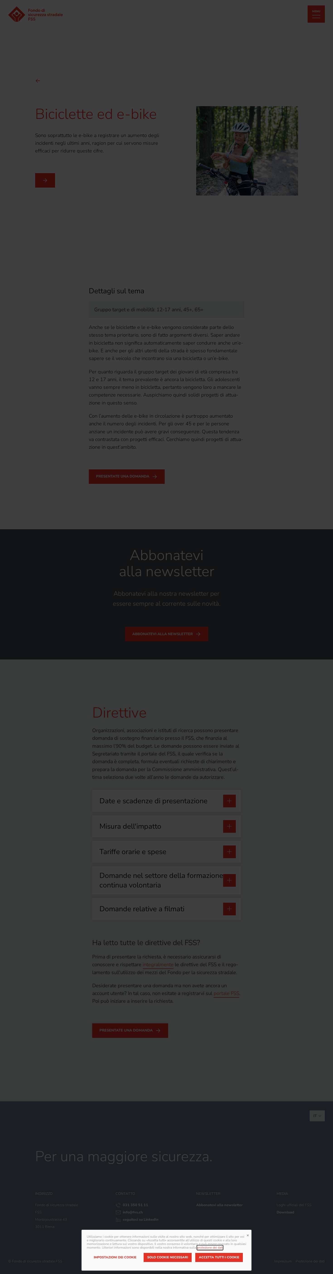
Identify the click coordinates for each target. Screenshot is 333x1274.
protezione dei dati (210, 1247)
